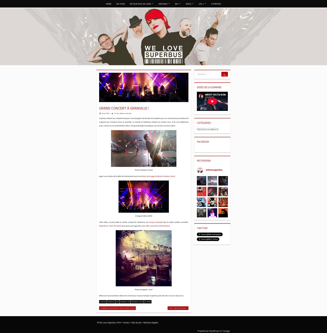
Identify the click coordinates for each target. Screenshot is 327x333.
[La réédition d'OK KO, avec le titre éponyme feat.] (212, 202)
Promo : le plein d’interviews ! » (178, 308)
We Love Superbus (107, 322)
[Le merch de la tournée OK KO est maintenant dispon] (201, 213)
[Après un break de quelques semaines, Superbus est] (223, 181)
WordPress (214, 331)
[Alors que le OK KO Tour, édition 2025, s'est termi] (223, 213)
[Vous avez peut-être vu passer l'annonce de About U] (201, 181)
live (117, 302)
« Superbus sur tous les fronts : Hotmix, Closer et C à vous (117, 308)
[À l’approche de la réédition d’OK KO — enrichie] (212, 213)
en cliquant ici (178, 295)
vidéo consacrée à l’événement (157, 226)
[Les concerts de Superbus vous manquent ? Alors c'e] (223, 202)
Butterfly (102, 226)
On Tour (116, 113)
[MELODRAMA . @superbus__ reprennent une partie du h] (212, 181)
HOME (108, 3)
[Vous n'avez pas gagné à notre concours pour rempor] (212, 191)
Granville (111, 302)
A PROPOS (216, 3)
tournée (148, 302)
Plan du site (136, 322)
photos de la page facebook (158, 176)
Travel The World (114, 226)
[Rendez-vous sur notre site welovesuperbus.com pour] (223, 191)
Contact (126, 322)
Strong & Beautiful (156, 222)
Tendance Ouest (137, 302)
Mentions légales (150, 322)
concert (103, 302)
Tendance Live (125, 302)
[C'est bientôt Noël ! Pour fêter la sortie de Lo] (201, 202)
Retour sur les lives (125, 113)
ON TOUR (120, 3)
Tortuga (226, 331)
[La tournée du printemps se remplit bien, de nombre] (201, 191)
